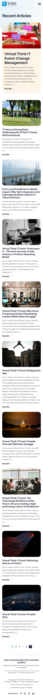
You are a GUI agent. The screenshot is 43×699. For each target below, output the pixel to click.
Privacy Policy (12, 672)
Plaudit (36, 682)
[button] (39, 3)
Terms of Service (25, 672)
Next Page (30, 646)
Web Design (25, 682)
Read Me (7, 89)
